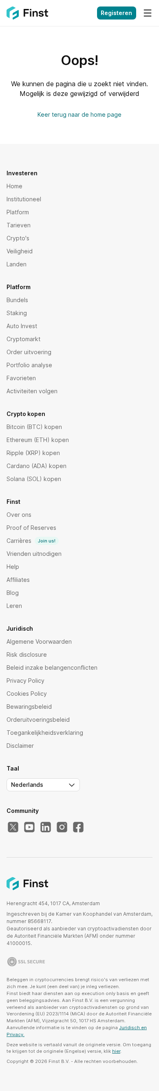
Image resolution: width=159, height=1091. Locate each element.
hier (116, 1051)
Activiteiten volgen (32, 391)
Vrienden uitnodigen (34, 553)
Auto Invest (22, 325)
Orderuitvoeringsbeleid (38, 719)
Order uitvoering (29, 351)
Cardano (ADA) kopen (36, 465)
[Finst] (27, 13)
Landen (16, 264)
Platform (18, 212)
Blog (13, 592)
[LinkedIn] (45, 827)
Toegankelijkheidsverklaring (45, 732)
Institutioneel (24, 199)
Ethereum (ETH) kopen (38, 439)
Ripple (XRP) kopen (33, 452)
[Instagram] (61, 827)
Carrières (31, 540)
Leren (14, 605)
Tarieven (19, 225)
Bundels (17, 299)
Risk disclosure (27, 654)
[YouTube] (29, 827)
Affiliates (18, 579)
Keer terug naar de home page (79, 114)
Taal (13, 768)
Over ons (19, 514)
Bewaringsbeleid (29, 706)
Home (14, 186)
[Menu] (147, 13)
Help (13, 566)
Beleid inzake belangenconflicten (52, 667)
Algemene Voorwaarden (39, 641)
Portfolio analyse (29, 364)
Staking (17, 312)
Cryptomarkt (23, 338)
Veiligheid (20, 251)
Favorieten (21, 378)
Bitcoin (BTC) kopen (34, 426)
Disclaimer (20, 745)
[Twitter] (13, 827)
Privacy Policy (25, 680)
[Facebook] (78, 827)
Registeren (116, 12)
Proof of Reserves (31, 527)
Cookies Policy (27, 693)
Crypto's (18, 238)
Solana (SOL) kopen (34, 478)
